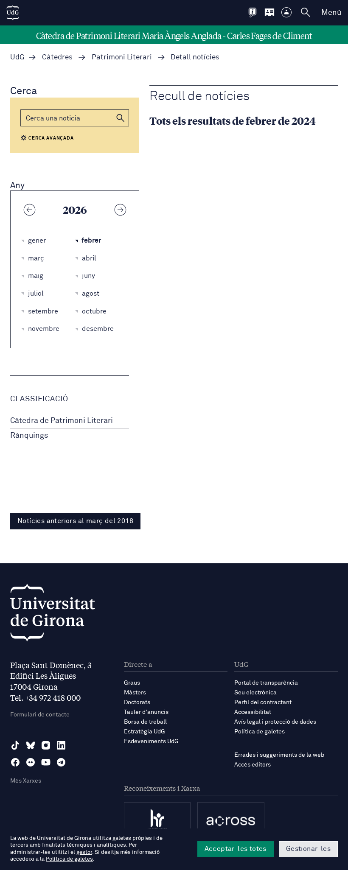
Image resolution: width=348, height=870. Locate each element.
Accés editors (252, 765)
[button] (120, 117)
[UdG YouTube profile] (46, 762)
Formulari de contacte (40, 715)
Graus (132, 683)
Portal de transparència (266, 683)
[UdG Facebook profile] (15, 762)
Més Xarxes (25, 781)
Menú (331, 13)
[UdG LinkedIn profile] (61, 745)
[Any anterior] (29, 209)
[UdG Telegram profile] (61, 762)
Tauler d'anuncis (146, 712)
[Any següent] (120, 209)
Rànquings (29, 435)
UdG (17, 57)
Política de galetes (259, 732)
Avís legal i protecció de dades (275, 722)
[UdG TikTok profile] (15, 745)
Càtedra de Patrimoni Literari (61, 421)
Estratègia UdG (144, 732)
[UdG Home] (12, 12)
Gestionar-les (308, 848)
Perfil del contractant (263, 702)
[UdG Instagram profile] (46, 745)
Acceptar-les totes (236, 848)
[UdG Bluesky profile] (30, 745)
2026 (75, 209)
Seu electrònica (255, 693)
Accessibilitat (252, 712)
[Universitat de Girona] (52, 615)
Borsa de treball (145, 722)
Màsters (135, 693)
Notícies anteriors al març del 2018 (75, 521)
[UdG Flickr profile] (30, 762)
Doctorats (137, 702)
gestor (84, 852)
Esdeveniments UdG (151, 741)
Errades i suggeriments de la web (279, 755)
